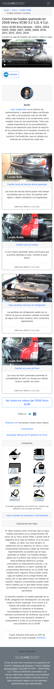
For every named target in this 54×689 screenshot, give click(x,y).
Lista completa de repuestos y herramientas (27, 515)
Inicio (6, 10)
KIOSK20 (41, 637)
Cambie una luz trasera (27, 244)
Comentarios (27, 428)
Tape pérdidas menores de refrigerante (27, 305)
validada (13, 74)
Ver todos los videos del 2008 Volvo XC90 (27, 402)
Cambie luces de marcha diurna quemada (27, 184)
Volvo (14, 10)
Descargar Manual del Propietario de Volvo (27, 435)
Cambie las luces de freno (27, 368)
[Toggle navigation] (48, 3)
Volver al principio (27, 651)
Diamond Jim (12, 422)
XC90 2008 (25, 10)
